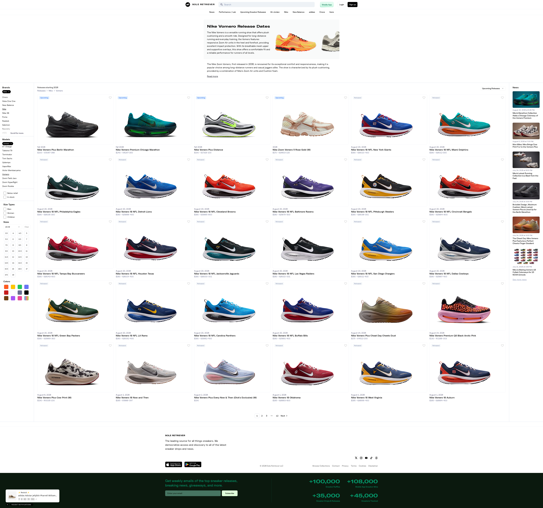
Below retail (12, 193)
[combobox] (12, 227)
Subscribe (229, 493)
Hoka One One (8, 101)
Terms (353, 466)
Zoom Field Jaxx (9, 178)
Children (11, 217)
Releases (41, 90)
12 (277, 415)
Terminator (7, 154)
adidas (312, 12)
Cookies (362, 466)
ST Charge (7, 146)
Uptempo (6, 162)
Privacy (345, 466)
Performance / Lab (227, 12)
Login (341, 4)
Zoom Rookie (8, 186)
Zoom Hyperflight (9, 182)
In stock (10, 197)
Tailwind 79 (7, 150)
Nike (286, 12)
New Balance (298, 12)
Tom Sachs (7, 158)
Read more (212, 76)
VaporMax (6, 166)
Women (10, 213)
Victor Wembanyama (11, 170)
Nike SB (5, 113)
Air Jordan (275, 12)
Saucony (6, 129)
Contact (336, 466)
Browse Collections (321, 466)
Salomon (6, 125)
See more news (520, 279)
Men (9, 209)
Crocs (322, 12)
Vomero (5, 174)
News (211, 12)
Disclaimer (373, 466)
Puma (4, 117)
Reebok (5, 121)
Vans (331, 12)
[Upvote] (110, 97)
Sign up (352, 4)
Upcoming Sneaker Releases (253, 12)
